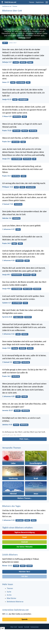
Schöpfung (16, 218)
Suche (9, 592)
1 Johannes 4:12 (8, 334)
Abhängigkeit (23, 99)
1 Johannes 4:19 (8, 229)
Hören (34, 520)
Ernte (25, 303)
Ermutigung (20, 82)
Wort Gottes (28, 289)
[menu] (46, 3)
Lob (34, 159)
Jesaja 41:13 (6, 99)
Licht (33, 275)
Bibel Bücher (11, 598)
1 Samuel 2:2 (7, 362)
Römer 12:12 (7, 566)
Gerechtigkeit (17, 303)
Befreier (23, 62)
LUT (4, 43)
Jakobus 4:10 (7, 425)
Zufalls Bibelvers (10, 555)
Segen (14, 243)
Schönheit (27, 275)
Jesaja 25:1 (6, 159)
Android (24, 542)
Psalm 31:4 (6, 176)
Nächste (24, 334)
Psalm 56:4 (6, 142)
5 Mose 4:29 (7, 116)
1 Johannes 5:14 (8, 520)
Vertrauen (16, 130)
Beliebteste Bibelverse (15, 602)
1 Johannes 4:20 (8, 396)
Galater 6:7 (6, 303)
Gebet (27, 520)
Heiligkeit (17, 362)
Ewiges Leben (18, 317)
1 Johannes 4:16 (8, 260)
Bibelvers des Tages (11, 506)
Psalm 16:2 (6, 376)
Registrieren (40, 2)
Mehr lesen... (24, 439)
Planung (14, 348)
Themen (31, 2)
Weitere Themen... (24, 498)
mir (6, 614)
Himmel (24, 130)
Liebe (18, 229)
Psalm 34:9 (6, 243)
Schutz (22, 187)
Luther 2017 (13, 43)
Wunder (17, 410)
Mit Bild (24, 576)
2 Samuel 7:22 (7, 204)
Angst (13, 82)
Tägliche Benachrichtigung (24, 532)
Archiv (9, 595)
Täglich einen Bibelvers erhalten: (17, 528)
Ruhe (20, 243)
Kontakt (26, 627)
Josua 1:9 (5, 82)
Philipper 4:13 (7, 187)
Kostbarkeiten (16, 275)
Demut (16, 425)
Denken (30, 348)
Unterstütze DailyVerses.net (15, 610)
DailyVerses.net (6, 6)
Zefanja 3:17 (7, 62)
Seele (24, 116)
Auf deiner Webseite (24, 547)
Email (24, 537)
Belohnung (16, 116)
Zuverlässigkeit (16, 159)
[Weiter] (24, 434)
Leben (23, 176)
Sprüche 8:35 (7, 317)
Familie (24, 396)
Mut (28, 82)
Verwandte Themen (11, 448)
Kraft (16, 187)
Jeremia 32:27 (7, 410)
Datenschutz (35, 627)
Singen (30, 62)
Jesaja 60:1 (6, 275)
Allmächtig (25, 410)
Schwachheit (31, 187)
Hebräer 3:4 (6, 218)
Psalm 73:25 (6, 131)
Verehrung (33, 130)
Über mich (13, 627)
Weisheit (28, 317)
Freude (16, 62)
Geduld (29, 566)
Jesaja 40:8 (6, 289)
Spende (24, 619)
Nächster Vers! (24, 572)
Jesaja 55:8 (6, 348)
